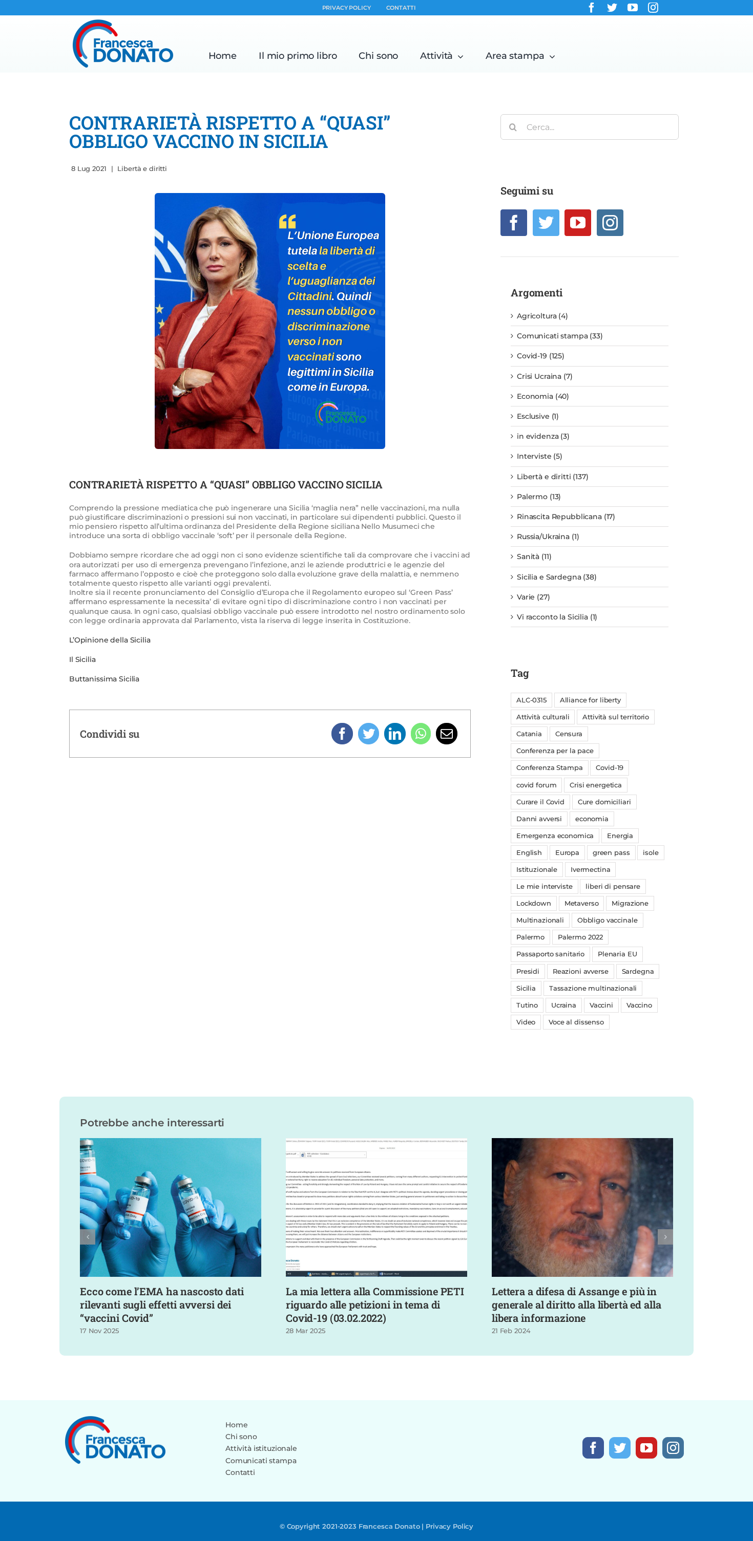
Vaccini (601, 1005)
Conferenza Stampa (549, 768)
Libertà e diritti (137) (553, 476)
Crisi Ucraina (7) (545, 376)
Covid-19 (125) (540, 355)
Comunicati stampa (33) (560, 335)
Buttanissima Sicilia (104, 678)
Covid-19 (609, 768)
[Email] (446, 733)
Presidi (527, 971)
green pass (611, 853)
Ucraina (563, 1005)
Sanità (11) (534, 556)
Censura (568, 734)
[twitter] (612, 8)
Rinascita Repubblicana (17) (566, 516)
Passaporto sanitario (550, 954)
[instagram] (653, 8)
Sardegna (638, 971)
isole (650, 853)
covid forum (536, 785)
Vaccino (639, 1005)
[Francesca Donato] (123, 22)
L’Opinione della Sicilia (110, 640)
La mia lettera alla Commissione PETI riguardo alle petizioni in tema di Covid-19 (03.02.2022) (375, 1304)
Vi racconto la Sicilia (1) (557, 617)
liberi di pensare (612, 886)
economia (592, 819)
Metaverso (581, 903)
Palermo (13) (539, 496)
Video (525, 1022)
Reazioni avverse (581, 971)
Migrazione (630, 903)
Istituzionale (536, 869)
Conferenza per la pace (555, 751)
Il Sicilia (82, 659)
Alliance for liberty (590, 700)
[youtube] (633, 8)
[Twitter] (368, 733)
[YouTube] (577, 222)
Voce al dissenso (576, 1022)
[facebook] (592, 8)
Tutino (527, 1005)
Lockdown (533, 903)
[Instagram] (610, 222)
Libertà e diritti (142, 168)
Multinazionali (540, 920)
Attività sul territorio (615, 717)
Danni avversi (539, 819)
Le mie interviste (544, 886)
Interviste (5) (539, 456)
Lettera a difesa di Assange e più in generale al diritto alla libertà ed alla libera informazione (576, 1304)
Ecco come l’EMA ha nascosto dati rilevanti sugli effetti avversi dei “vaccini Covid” (162, 1304)
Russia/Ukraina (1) (548, 536)
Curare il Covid (540, 802)
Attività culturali (542, 717)
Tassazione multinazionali (593, 988)
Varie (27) (533, 597)
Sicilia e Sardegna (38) (557, 577)
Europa (567, 853)
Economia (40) (543, 396)
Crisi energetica (596, 785)
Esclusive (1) (538, 416)
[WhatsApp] (420, 733)
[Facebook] (342, 733)
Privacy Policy (449, 1526)
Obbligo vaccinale (607, 920)
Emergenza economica (555, 836)
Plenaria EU (617, 954)
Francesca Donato (389, 1526)
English (529, 853)
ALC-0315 (531, 700)
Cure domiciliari (604, 802)
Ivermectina (590, 869)
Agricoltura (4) (542, 315)
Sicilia (526, 988)
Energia (620, 836)
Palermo (530, 937)
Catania (529, 734)
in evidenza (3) (543, 436)
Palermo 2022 (580, 937)
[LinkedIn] (395, 733)
